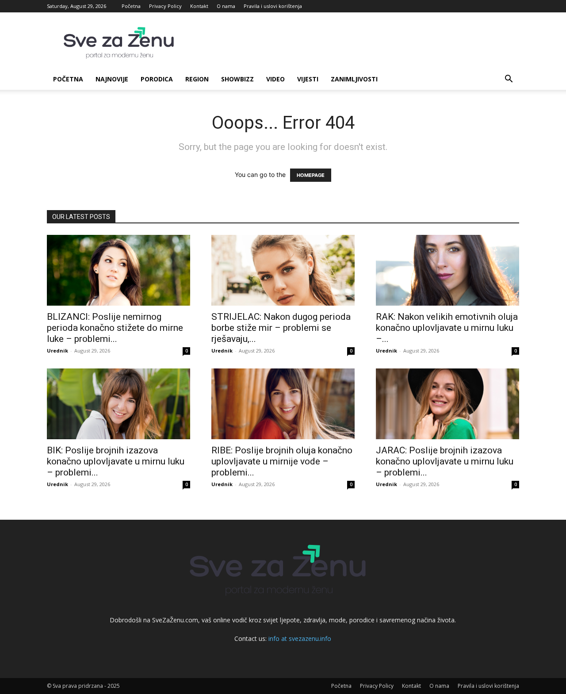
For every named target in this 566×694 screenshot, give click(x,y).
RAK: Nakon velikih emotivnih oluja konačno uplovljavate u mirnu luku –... (447, 327)
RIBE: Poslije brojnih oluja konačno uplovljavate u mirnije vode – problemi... (281, 461)
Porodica (157, 79)
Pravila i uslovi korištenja (273, 6)
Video (275, 79)
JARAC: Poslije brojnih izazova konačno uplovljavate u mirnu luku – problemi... (444, 461)
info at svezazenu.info (299, 638)
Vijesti (307, 79)
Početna (131, 6)
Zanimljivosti (354, 79)
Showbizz (237, 79)
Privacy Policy (165, 6)
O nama (226, 6)
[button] (508, 80)
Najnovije (112, 79)
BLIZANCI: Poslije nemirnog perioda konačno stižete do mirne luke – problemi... (115, 327)
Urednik (57, 350)
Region (197, 79)
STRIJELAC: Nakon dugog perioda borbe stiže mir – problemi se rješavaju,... (281, 327)
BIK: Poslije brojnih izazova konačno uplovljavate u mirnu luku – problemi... (115, 461)
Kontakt (199, 6)
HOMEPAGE (311, 175)
